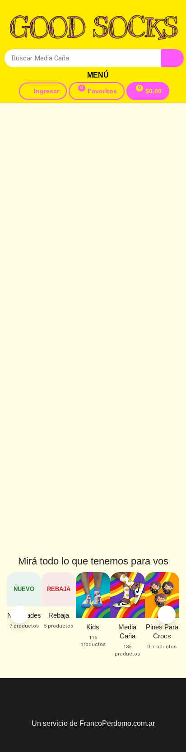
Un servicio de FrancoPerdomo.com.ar (93, 723)
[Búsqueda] (172, 58)
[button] (94, 75)
